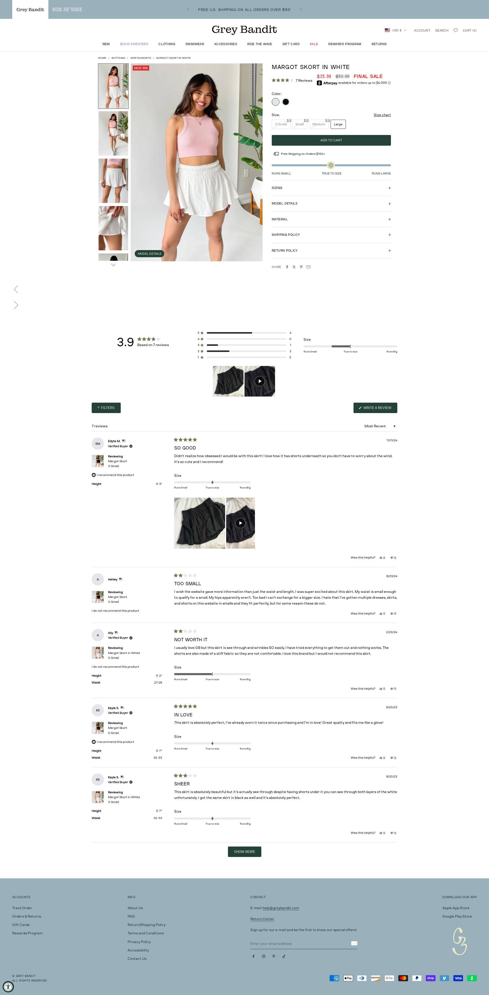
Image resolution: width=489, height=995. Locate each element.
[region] (244, 381)
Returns (379, 44)
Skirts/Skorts (140, 58)
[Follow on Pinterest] (274, 956)
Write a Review (379, 409)
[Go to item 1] (113, 86)
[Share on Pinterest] (301, 267)
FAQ (131, 916)
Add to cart (331, 140)
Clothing (166, 44)
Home (102, 58)
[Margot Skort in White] (275, 102)
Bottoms (118, 58)
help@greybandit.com (281, 907)
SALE (314, 44)
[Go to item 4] (113, 228)
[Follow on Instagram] (264, 956)
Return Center (262, 918)
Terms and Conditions (146, 933)
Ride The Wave (259, 44)
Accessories (225, 44)
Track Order (22, 907)
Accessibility (138, 950)
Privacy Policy (139, 941)
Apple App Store (455, 907)
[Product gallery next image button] (113, 265)
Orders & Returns (26, 916)
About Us (135, 907)
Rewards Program (344, 44)
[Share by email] (308, 267)
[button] (292, 80)
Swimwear (194, 44)
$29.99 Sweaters (134, 44)
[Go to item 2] (113, 133)
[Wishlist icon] (456, 30)
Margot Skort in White (124, 655)
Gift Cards (21, 924)
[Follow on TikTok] (284, 956)
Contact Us (137, 958)
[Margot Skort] (285, 102)
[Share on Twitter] (294, 267)
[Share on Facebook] (287, 267)
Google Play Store (457, 916)
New (106, 44)
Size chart (382, 114)
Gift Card (291, 44)
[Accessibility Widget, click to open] (8, 986)
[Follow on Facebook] (253, 956)
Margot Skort (117, 463)
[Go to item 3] (113, 180)
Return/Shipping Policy (147, 924)
